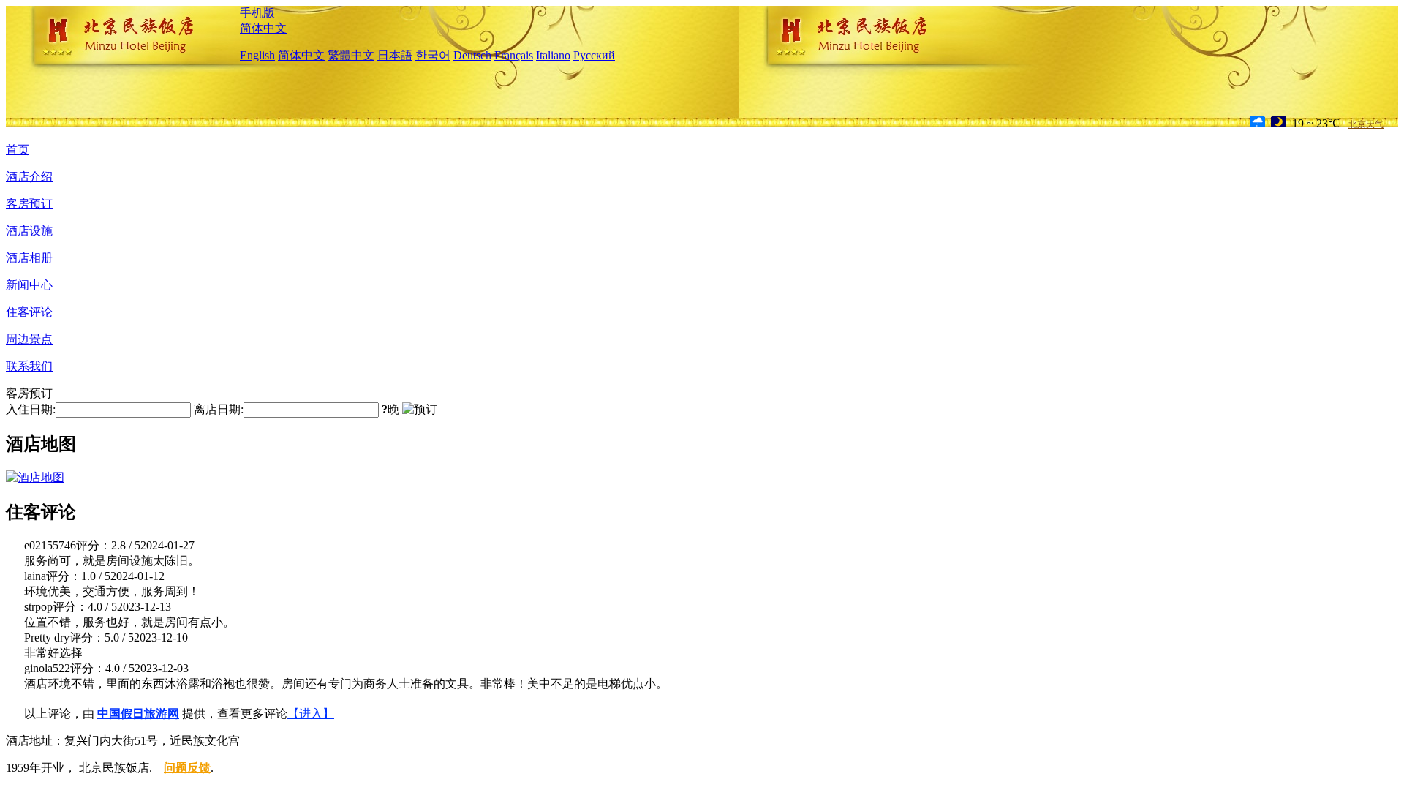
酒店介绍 (29, 176)
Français (513, 55)
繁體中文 (351, 55)
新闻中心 (29, 285)
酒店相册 (29, 258)
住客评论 (29, 312)
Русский (594, 55)
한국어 (432, 55)
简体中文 (263, 28)
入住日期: (31, 409)
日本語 (394, 55)
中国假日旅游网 (138, 713)
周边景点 (29, 339)
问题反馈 (187, 767)
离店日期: (219, 409)
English (257, 55)
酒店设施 (29, 231)
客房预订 (29, 204)
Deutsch (472, 55)
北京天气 (1366, 124)
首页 (17, 149)
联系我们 (29, 366)
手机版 (257, 13)
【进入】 (310, 713)
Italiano (553, 55)
